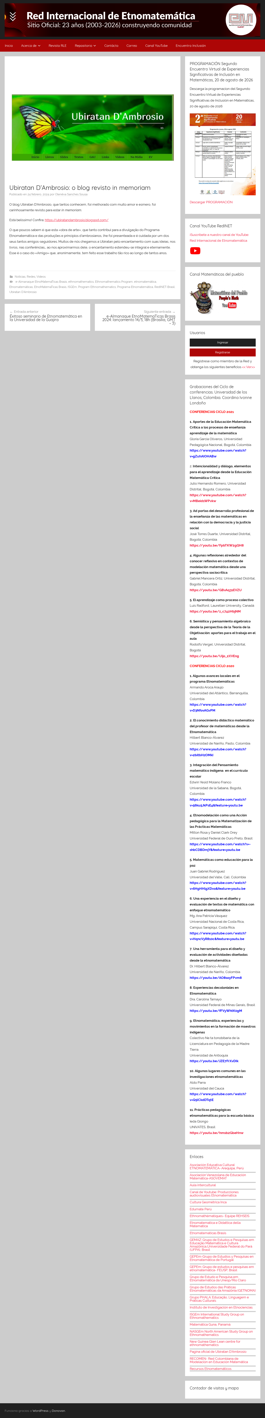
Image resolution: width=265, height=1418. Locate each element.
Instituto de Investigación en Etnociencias (221, 1307)
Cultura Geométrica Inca (208, 1202)
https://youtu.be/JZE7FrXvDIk (214, 1061)
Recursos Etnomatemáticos (210, 1369)
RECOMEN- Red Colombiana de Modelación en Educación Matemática (219, 1360)
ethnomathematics (81, 281)
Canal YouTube (156, 45)
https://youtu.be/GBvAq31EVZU (216, 590)
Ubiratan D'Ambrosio (23, 292)
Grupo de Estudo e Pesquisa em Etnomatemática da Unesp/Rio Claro (218, 1278)
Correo (131, 45)
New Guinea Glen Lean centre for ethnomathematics (215, 1343)
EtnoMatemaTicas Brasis (50, 287)
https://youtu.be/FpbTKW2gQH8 (217, 545)
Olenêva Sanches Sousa (71, 194)
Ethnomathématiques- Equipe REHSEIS (219, 1216)
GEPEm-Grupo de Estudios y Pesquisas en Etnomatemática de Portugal (222, 1258)
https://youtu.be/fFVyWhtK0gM (216, 1011)
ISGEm (72, 287)
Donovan (58, 1411)
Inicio (9, 45)
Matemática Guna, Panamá (210, 1324)
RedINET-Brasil (164, 287)
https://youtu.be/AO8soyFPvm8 (216, 978)
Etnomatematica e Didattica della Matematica (215, 1224)
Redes (31, 276)
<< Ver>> (248, 367)
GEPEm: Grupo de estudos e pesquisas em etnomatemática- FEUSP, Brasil (222, 1268)
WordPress (40, 1411)
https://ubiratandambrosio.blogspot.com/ (76, 220)
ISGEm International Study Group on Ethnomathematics (217, 1316)
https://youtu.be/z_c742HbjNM (215, 611)
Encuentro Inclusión (191, 45)
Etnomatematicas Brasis (208, 1233)
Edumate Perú (201, 1209)
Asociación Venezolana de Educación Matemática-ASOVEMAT (218, 1176)
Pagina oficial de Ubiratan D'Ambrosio (218, 1352)
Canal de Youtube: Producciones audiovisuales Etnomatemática (214, 1193)
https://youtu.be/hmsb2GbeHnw (216, 1133)
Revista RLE (58, 45)
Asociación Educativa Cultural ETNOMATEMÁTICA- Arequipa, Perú (217, 1166)
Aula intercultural (203, 1185)
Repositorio (83, 45)
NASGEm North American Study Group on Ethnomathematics (221, 1333)
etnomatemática (145, 281)
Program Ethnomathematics (97, 287)
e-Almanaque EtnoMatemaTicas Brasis (41, 281)
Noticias (20, 276)
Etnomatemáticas (21, 287)
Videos (41, 276)
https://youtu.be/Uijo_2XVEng (214, 656)
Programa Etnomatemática (135, 287)
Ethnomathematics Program (114, 281)
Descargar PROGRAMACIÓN (211, 202)
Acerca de (28, 45)
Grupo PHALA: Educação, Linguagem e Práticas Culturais (219, 1298)
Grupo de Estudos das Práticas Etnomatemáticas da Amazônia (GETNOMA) (223, 1288)
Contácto (111, 45)
